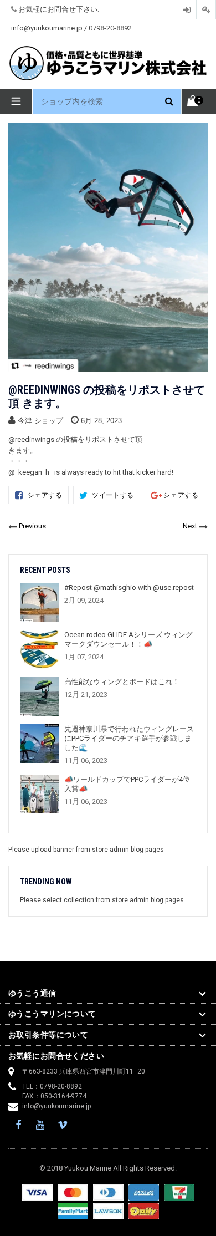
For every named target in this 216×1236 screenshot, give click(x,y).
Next (190, 526)
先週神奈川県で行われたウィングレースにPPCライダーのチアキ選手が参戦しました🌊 (129, 738)
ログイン (186, 9)
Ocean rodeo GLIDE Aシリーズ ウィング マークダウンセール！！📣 (128, 639)
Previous (32, 526)
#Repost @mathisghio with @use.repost (129, 587)
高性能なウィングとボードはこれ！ (121, 682)
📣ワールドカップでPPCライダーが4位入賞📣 (127, 784)
